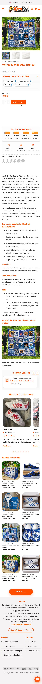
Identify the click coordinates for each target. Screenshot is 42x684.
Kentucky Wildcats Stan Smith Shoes (30, 515)
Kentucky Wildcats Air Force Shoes (30, 484)
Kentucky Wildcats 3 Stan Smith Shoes (29, 578)
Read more (7, 446)
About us (32, 642)
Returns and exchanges (13, 651)
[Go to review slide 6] (21, 451)
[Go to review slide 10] (28, 451)
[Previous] (5, 33)
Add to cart (18, 102)
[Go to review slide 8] (25, 451)
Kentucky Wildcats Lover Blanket (10, 546)
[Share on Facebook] (7, 161)
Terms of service (11, 642)
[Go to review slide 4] (18, 451)
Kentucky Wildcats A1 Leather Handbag (9, 578)
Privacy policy (9, 646)
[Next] (37, 33)
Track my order (34, 651)
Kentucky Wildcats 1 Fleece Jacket (9, 515)
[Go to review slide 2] (15, 451)
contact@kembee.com (21, 624)
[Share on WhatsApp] (3, 161)
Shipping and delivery (13, 655)
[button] (21, 2)
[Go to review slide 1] (13, 451)
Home (4, 61)
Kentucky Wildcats (14, 61)
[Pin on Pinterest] (19, 161)
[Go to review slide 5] (20, 451)
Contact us (32, 646)
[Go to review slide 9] (26, 451)
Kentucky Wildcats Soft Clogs (30, 546)
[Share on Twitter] (11, 161)
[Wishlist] (36, 9)
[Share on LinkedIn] (23, 161)
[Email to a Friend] (15, 161)
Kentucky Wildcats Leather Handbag (8, 484)
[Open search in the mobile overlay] (32, 9)
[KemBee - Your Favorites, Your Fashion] (18, 9)
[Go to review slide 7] (23, 451)
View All (19, 592)
